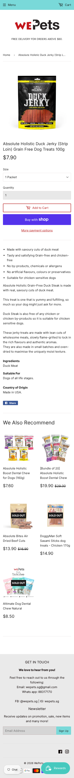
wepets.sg (52, 701)
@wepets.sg (28, 701)
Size (5, 169)
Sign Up (63, 730)
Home (6, 54)
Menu (12, 5)
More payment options (37, 230)
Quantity (8, 187)
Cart (67, 5)
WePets (38, 763)
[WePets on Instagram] (67, 752)
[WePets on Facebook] (60, 752)
